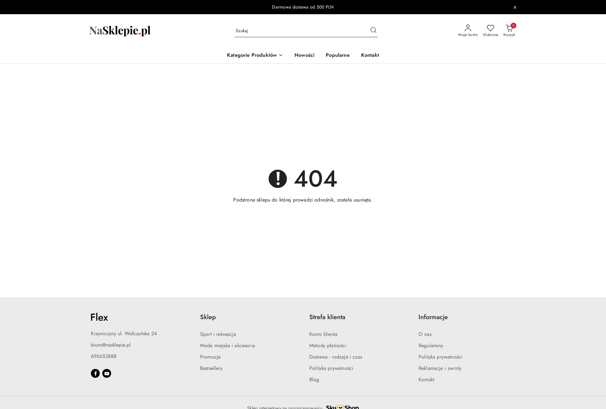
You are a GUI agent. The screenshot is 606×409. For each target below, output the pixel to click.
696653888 (103, 356)
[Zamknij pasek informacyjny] (515, 7)
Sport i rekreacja (218, 334)
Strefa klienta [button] (327, 317)
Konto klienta (323, 334)
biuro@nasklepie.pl (111, 344)
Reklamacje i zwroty (440, 368)
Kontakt (426, 379)
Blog (314, 379)
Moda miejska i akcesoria (227, 345)
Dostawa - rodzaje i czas (335, 356)
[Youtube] (106, 373)
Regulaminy (431, 345)
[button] (255, 56)
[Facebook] (95, 373)
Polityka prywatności (331, 368)
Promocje (210, 356)
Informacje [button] (433, 317)
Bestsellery (211, 368)
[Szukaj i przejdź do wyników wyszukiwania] (373, 31)
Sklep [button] (208, 317)
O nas (425, 334)
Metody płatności (328, 345)
